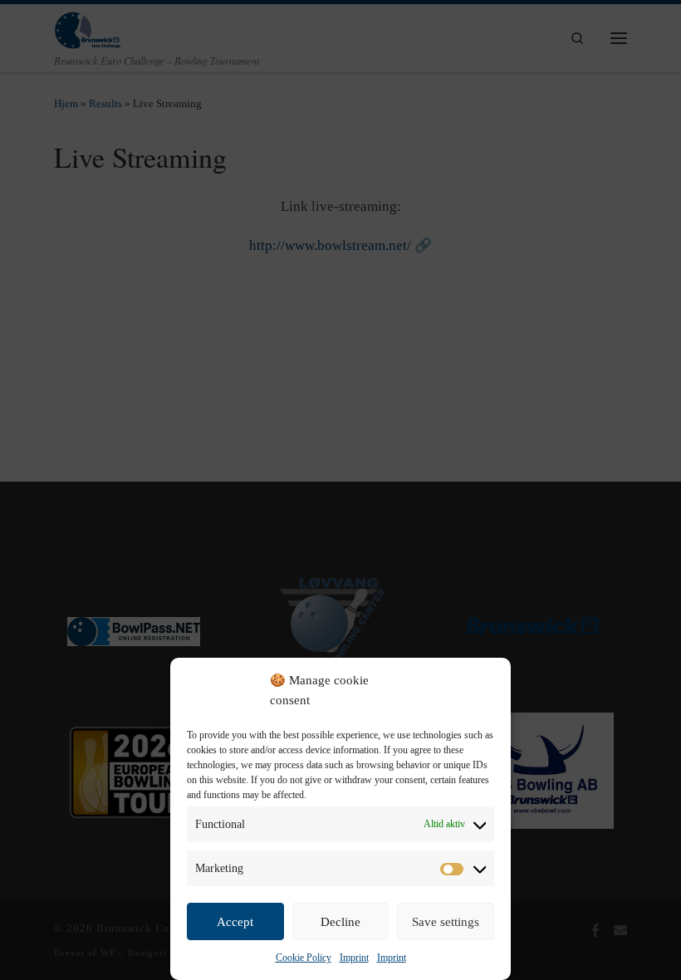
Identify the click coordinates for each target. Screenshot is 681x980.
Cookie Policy (303, 957)
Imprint (354, 957)
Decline (340, 922)
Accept (235, 922)
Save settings (445, 922)
